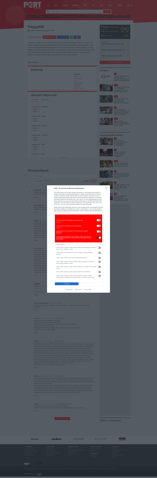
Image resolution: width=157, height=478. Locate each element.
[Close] (106, 188)
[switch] (99, 220)
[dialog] (78, 239)
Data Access (78, 289)
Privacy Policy (87, 289)
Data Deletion (69, 289)
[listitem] (78, 216)
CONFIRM (67, 283)
